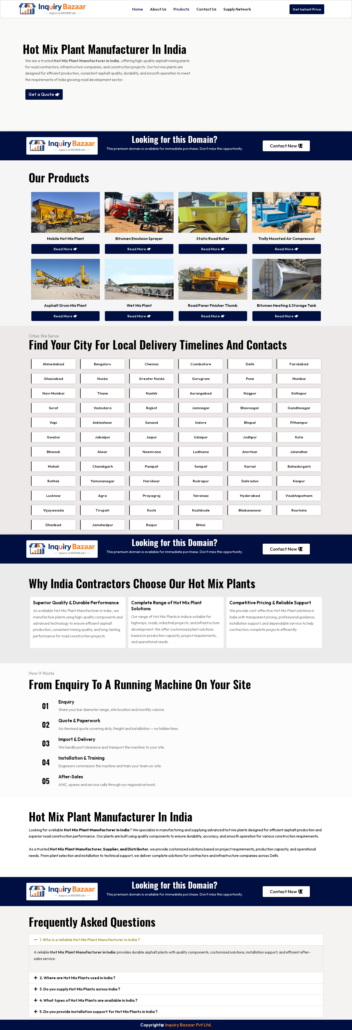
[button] (176, 939)
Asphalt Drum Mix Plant (65, 305)
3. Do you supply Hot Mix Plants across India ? (80, 989)
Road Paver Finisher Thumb (213, 305)
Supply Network (237, 9)
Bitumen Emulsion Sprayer (139, 238)
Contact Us (206, 9)
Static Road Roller (212, 238)
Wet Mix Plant (139, 305)
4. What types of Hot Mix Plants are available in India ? (88, 1000)
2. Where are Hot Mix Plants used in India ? (77, 977)
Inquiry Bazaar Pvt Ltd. (188, 1025)
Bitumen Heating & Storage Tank (286, 305)
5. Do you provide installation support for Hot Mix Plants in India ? (99, 1011)
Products (181, 9)
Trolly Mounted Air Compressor (286, 238)
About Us (158, 9)
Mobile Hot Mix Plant (65, 238)
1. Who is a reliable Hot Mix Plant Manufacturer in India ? (90, 939)
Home (137, 9)
